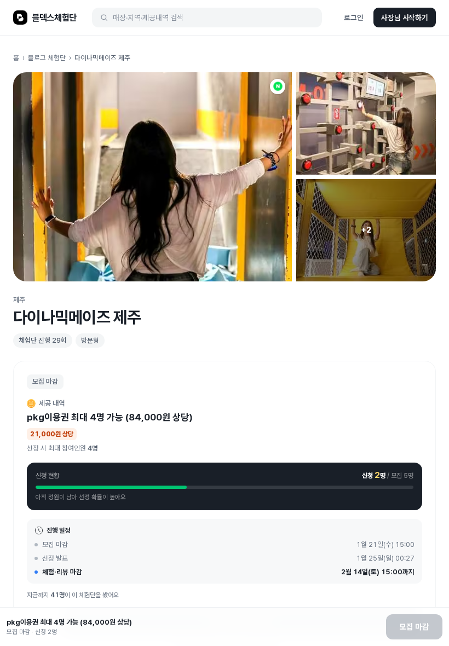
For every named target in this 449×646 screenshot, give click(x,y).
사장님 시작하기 (404, 17)
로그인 (354, 17)
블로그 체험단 (47, 58)
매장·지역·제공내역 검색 (148, 17)
